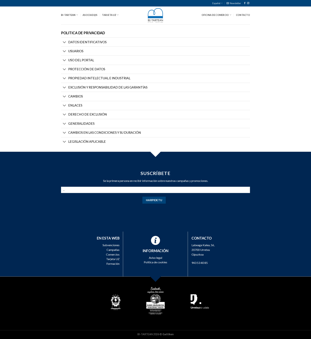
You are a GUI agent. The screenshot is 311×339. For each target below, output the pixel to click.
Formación (113, 263)
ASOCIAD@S (90, 15)
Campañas (113, 249)
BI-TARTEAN (68, 15)
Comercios (113, 254)
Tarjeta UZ (113, 259)
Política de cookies (155, 262)
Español (216, 3)
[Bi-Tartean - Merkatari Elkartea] (155, 15)
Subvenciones (111, 245)
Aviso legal (155, 257)
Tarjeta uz (109, 15)
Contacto (243, 15)
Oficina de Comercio (215, 15)
